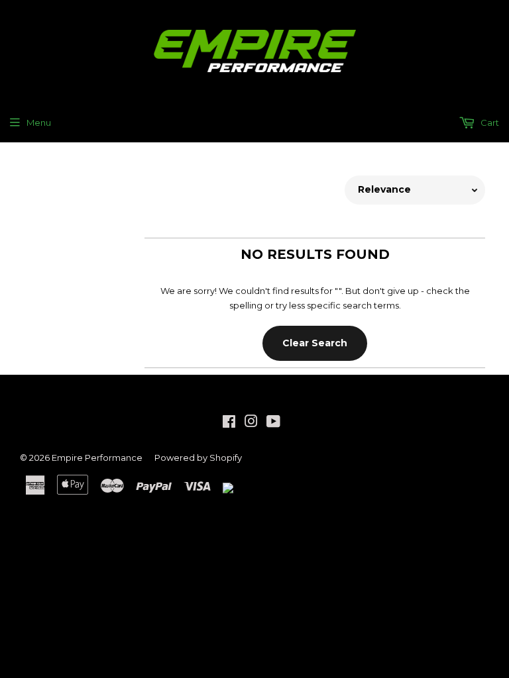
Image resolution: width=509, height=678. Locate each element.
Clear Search (314, 343)
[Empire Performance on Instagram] (251, 423)
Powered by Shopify (198, 457)
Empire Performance (97, 457)
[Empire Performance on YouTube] (273, 423)
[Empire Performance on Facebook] (229, 423)
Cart (489, 122)
